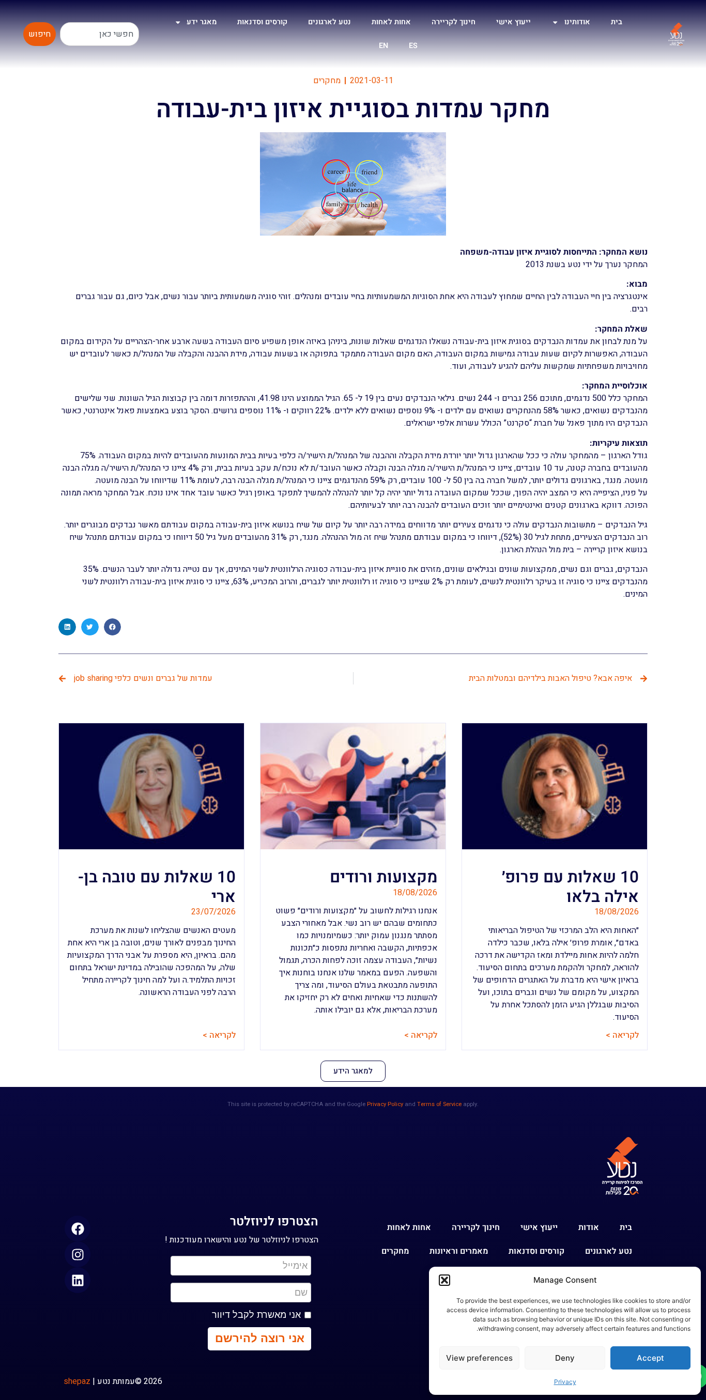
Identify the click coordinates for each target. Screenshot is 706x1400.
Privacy (565, 1382)
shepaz (77, 1381)
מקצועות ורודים (383, 877)
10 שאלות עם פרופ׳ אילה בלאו (570, 887)
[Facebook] (77, 1228)
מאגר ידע (202, 22)
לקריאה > (622, 1035)
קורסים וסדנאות (262, 22)
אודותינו (577, 22)
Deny (565, 1358)
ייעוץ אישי (513, 22)
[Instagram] (77, 1254)
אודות (588, 1227)
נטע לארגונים (329, 22)
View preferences (479, 1358)
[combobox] (99, 34)
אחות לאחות (391, 22)
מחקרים (327, 80)
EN (383, 45)
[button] (444, 1280)
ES (413, 45)
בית (616, 22)
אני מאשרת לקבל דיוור (256, 1315)
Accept (650, 1358)
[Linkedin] (77, 1280)
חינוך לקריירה (453, 22)
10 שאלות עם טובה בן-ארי (157, 887)
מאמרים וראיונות (458, 1251)
